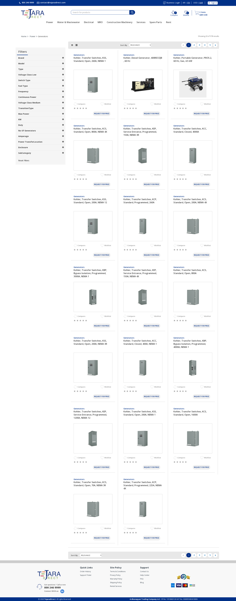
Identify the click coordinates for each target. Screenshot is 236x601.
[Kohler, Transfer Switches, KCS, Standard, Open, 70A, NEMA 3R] (93, 509)
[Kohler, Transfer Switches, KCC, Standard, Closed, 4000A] (192, 155)
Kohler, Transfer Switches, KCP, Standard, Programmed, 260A (140, 201)
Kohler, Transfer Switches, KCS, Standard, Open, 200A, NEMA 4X (190, 201)
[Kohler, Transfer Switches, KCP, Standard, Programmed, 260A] (142, 226)
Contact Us (144, 571)
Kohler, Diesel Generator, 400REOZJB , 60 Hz (142, 59)
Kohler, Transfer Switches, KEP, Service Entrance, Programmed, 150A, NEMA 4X (140, 273)
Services (141, 22)
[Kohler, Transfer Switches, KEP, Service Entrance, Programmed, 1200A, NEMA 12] (93, 438)
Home (23, 36)
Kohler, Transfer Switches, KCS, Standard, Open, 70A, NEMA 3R (90, 484)
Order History (85, 571)
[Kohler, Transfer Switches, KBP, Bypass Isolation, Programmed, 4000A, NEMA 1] (192, 368)
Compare (81, 104)
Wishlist (107, 104)
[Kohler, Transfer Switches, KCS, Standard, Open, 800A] (192, 297)
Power (49, 22)
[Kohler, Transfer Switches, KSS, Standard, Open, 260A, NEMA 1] (93, 85)
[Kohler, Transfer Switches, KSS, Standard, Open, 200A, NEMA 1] (142, 438)
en (188, 3)
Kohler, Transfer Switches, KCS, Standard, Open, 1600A (190, 413)
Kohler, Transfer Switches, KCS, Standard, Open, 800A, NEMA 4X (90, 130)
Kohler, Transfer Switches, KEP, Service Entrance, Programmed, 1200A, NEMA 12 (90, 414)
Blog (142, 582)
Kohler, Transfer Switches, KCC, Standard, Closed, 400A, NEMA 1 (140, 342)
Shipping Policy (116, 582)
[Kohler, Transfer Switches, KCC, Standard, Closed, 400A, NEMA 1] (142, 368)
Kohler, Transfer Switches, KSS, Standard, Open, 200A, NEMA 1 (140, 413)
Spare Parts (156, 22)
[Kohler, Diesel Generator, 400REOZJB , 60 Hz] (142, 85)
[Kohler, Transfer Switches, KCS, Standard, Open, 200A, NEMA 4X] (192, 226)
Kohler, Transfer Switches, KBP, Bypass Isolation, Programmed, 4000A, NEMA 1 (190, 344)
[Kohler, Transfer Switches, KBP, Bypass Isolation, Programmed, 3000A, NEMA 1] (93, 297)
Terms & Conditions (118, 571)
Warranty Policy (116, 579)
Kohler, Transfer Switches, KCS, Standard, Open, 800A (190, 272)
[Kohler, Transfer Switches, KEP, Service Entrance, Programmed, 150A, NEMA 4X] (142, 297)
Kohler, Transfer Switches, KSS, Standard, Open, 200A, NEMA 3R (90, 342)
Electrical (89, 22)
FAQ (141, 579)
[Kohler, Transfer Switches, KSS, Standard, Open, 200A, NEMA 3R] (93, 368)
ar (184, 3)
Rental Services (116, 586)
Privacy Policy (115, 575)
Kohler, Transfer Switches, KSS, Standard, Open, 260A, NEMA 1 (90, 59)
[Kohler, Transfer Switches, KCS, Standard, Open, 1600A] (192, 438)
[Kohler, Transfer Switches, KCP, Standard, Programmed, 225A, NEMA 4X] (142, 509)
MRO (100, 22)
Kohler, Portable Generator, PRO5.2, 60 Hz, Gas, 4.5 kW (192, 59)
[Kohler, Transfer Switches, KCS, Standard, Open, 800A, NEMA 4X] (93, 155)
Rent (168, 22)
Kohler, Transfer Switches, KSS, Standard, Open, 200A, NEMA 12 (90, 201)
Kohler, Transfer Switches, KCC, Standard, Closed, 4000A (190, 130)
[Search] (132, 12)
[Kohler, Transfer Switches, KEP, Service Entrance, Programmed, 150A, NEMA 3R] (142, 155)
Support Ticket (85, 575)
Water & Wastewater (68, 22)
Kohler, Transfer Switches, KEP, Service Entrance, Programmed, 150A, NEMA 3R (140, 131)
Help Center (144, 575)
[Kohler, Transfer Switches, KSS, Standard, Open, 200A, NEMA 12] (93, 226)
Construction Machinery (119, 22)
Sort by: (124, 45)
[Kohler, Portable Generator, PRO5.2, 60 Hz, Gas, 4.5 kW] (192, 85)
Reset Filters (23, 160)
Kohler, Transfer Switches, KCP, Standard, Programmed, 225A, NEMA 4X (142, 485)
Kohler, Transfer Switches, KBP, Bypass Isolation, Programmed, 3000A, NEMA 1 (90, 273)
